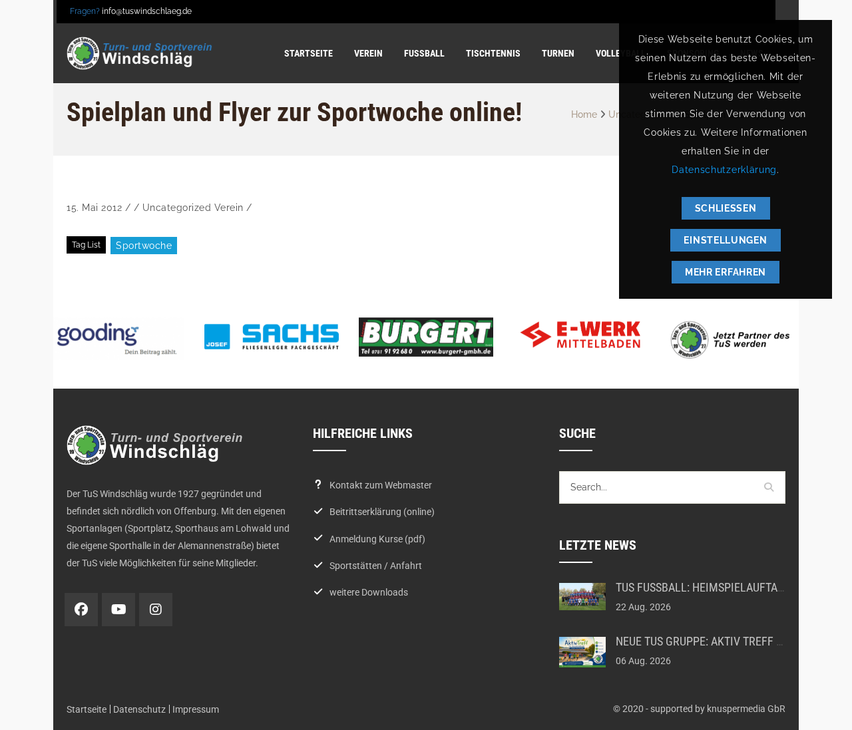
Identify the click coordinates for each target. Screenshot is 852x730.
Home (584, 114)
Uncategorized (177, 207)
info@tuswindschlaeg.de (147, 11)
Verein (229, 207)
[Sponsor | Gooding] (117, 339)
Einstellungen (725, 240)
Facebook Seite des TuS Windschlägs (81, 609)
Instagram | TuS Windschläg (155, 609)
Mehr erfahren (725, 272)
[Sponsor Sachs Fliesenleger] (271, 336)
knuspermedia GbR (746, 708)
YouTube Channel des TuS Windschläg (118, 609)
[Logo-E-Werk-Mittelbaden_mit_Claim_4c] (580, 334)
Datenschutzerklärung (724, 169)
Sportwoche (144, 245)
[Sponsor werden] (735, 339)
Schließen (726, 208)
